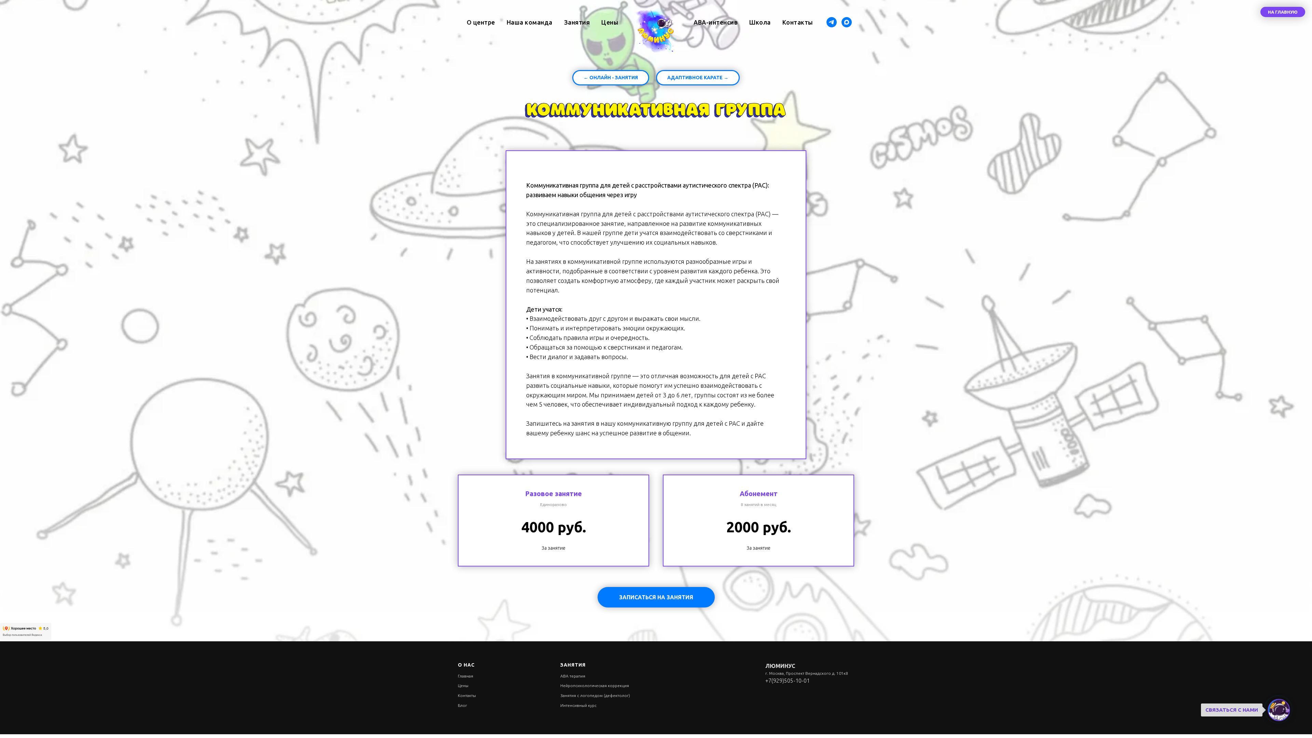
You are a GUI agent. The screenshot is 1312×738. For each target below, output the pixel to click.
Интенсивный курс (578, 705)
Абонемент (759, 493)
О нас (466, 665)
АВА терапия (572, 676)
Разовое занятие (553, 493)
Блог (462, 705)
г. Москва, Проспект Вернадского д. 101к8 (806, 673)
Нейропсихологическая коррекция (594, 685)
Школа (760, 22)
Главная (465, 676)
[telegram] (831, 22)
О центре (481, 22)
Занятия (577, 22)
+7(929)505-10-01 (787, 681)
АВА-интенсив (716, 22)
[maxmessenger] (847, 22)
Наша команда (529, 22)
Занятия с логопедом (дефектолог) (595, 695)
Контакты (797, 22)
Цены (609, 22)
